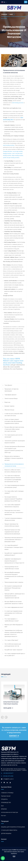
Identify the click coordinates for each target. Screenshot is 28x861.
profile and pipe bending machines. (11, 157)
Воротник (7, 402)
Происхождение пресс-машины (14, 582)
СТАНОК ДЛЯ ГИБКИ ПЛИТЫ (9, 830)
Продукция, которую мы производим (11, 390)
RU (5, 2)
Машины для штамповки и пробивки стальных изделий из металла (14, 458)
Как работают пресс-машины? (13, 649)
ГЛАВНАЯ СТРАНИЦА (7, 792)
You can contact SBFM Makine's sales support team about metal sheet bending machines (13, 362)
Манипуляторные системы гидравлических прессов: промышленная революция (12, 532)
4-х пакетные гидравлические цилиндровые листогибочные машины (13, 613)
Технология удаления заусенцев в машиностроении (15, 441)
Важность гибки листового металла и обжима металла (13, 471)
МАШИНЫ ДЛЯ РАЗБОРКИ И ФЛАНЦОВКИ (13, 827)
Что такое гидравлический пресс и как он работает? (15, 654)
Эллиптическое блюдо (11, 398)
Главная (4, 14)
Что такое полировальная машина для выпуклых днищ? (14, 486)
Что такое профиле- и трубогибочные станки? (12, 620)
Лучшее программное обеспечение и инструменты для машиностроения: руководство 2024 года (15, 449)
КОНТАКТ (13, 736)
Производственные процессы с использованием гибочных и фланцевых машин (14, 539)
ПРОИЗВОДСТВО (6, 802)
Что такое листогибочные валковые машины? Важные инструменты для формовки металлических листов (13, 478)
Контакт (3, 815)
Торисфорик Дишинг (11, 394)
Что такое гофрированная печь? (14, 607)
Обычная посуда (9, 410)
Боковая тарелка (9, 406)
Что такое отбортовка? (11, 640)
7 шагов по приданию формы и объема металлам (13, 519)
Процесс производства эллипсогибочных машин (12, 525)
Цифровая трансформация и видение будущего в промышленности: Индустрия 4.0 (14, 561)
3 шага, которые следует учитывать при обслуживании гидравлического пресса (13, 421)
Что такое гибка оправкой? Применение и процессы (12, 505)
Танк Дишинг (8, 385)
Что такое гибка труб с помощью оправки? (14, 492)
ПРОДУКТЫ (4, 799)
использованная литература (9, 812)
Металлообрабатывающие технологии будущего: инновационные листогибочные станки (14, 575)
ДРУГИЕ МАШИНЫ (6, 833)
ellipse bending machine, (17, 155)
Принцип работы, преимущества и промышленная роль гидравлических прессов (15, 595)
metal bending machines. (9, 145)
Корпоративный (5, 796)
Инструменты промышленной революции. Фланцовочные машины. (13, 588)
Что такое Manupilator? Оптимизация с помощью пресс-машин (14, 547)
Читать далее (7, 708)
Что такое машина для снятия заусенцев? (13, 436)
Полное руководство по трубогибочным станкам (12, 567)
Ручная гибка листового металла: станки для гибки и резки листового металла (14, 429)
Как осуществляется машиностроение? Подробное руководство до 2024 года (13, 499)
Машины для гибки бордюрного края (14, 625)
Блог (11, 14)
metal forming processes (17, 102)
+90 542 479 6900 (7, 776)
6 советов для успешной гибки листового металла (14, 414)
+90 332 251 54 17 (8, 773)
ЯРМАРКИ (4, 809)
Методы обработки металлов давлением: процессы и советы (14, 602)
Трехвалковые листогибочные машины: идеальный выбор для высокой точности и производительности (14, 633)
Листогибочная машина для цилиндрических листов (13, 645)
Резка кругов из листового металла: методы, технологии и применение (14, 512)
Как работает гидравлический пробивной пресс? (13, 554)
